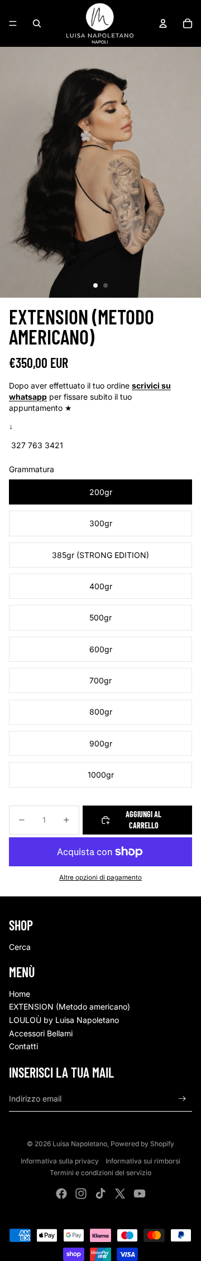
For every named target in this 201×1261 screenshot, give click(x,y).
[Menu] (13, 23)
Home (19, 993)
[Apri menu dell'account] (163, 23)
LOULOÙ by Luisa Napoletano (64, 1020)
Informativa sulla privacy (60, 1161)
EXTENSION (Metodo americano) (69, 1006)
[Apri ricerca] (37, 23)
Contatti (23, 1046)
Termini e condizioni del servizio (100, 1172)
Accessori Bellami (41, 1033)
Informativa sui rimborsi (143, 1161)
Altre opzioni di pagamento (100, 877)
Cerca (20, 947)
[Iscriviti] (182, 1099)
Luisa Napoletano (79, 1143)
